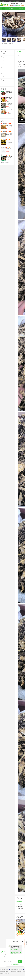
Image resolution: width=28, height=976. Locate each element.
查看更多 (3, 115)
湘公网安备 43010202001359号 (16, 969)
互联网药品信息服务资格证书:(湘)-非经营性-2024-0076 (10, 971)
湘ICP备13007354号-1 (4, 969)
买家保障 (6, 961)
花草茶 (4, 53)
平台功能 (6, 956)
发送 (20, 961)
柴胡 (3, 66)
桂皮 (3, 57)
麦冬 (3, 76)
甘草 (3, 70)
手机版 (2, 1)
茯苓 (3, 63)
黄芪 (3, 73)
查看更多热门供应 (4, 162)
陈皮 (3, 60)
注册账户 (6, 954)
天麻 (3, 80)
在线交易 (6, 958)
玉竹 (3, 83)
